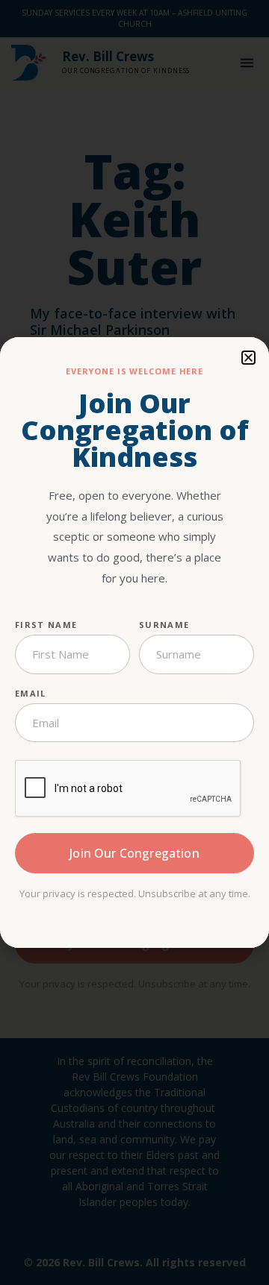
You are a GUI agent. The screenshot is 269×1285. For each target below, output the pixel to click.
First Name (46, 624)
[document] (134, 642)
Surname (164, 624)
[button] (248, 357)
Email (30, 693)
